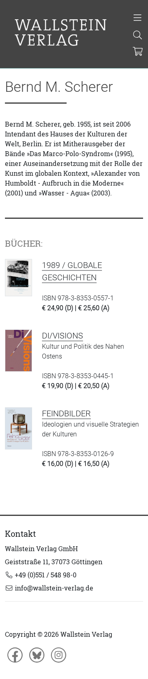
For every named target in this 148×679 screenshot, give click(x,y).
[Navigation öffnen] (137, 18)
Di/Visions (62, 336)
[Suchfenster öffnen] (137, 35)
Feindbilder (66, 413)
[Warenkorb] (138, 52)
